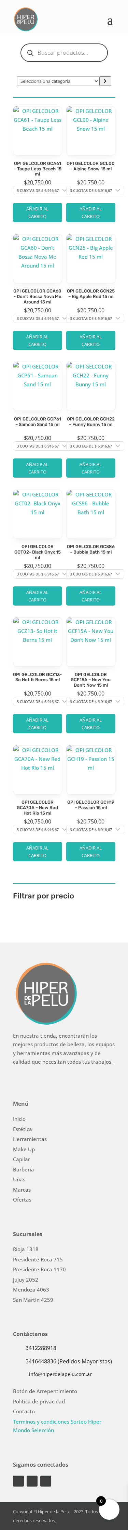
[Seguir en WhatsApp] (45, 1481)
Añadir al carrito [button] (37, 212)
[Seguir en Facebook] (32, 1481)
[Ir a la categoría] (105, 81)
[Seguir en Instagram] (18, 1481)
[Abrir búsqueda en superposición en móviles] (64, 52)
